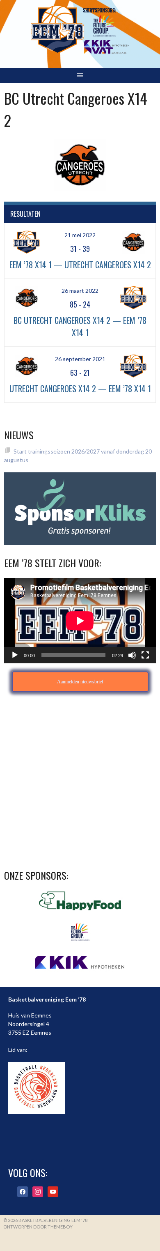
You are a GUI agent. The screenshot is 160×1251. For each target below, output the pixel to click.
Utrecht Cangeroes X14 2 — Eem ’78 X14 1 (80, 388)
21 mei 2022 (80, 234)
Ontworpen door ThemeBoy (38, 1226)
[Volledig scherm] (145, 655)
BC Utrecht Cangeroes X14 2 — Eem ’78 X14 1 (80, 326)
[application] (80, 620)
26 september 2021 (80, 358)
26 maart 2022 (80, 290)
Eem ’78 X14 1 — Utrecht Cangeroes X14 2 (80, 264)
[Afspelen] (15, 655)
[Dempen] (132, 655)
